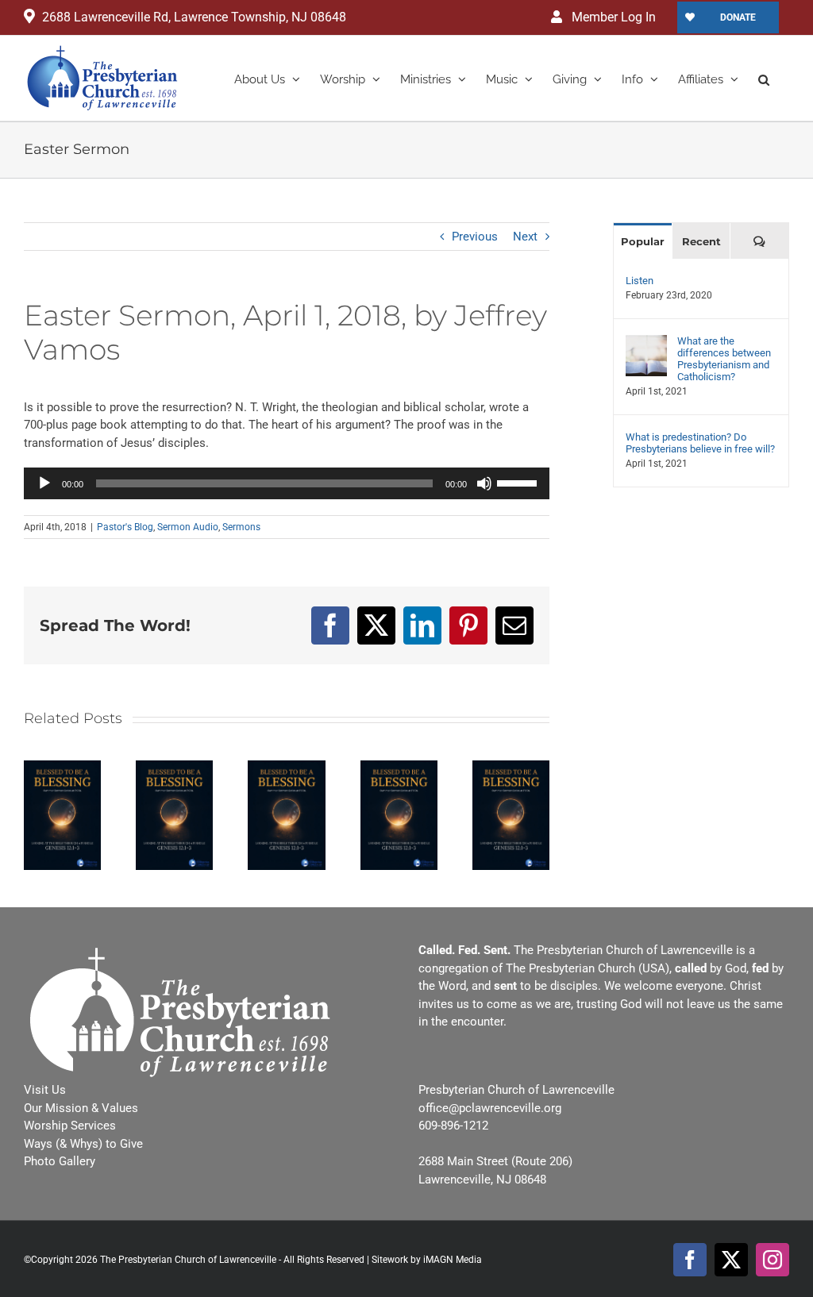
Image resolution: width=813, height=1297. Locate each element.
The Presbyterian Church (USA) (587, 968)
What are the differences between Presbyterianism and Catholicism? (724, 359)
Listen (639, 281)
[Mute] (484, 483)
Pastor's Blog (125, 527)
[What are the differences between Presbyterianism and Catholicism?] (646, 344)
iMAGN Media (452, 1259)
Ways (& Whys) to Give (83, 1144)
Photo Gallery (59, 1161)
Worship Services (70, 1125)
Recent (701, 241)
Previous (475, 236)
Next (525, 236)
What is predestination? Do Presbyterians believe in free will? (700, 443)
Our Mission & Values (81, 1108)
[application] (286, 483)
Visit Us (45, 1090)
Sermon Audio (187, 527)
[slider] (519, 482)
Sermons (241, 527)
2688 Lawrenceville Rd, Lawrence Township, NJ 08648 (194, 17)
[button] (763, 78)
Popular (643, 241)
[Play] (44, 483)
